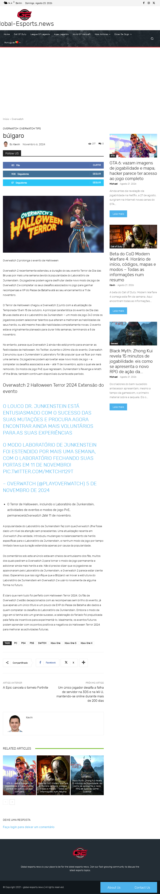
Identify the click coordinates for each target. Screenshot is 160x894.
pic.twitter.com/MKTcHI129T (38, 471)
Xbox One (55, 643)
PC (15, 643)
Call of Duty (52, 780)
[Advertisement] (80, 81)
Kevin (16, 144)
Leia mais (118, 213)
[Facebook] (143, 3)
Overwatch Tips (30, 128)
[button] (152, 39)
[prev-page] (5, 802)
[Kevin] (6, 144)
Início (6, 119)
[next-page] (12, 802)
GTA (19, 780)
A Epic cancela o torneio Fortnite (25, 687)
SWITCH (42, 643)
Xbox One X (86, 643)
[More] (83, 663)
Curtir (97, 165)
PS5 (32, 643)
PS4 (23, 643)
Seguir (97, 174)
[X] (153, 3)
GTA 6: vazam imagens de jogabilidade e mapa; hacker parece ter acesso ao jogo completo (19, 787)
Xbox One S (70, 643)
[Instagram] (148, 3)
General (86, 777)
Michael (114, 184)
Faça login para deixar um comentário (28, 827)
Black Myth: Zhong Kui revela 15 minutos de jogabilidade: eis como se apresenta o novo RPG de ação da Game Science (87, 786)
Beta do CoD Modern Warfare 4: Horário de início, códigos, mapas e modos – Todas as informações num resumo (53, 787)
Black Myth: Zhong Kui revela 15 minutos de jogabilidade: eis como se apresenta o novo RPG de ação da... (131, 361)
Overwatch (18, 119)
